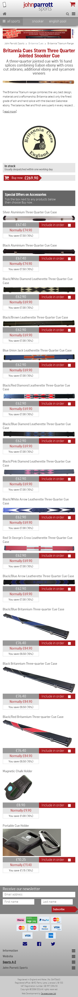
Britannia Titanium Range (61, 43)
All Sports (13, 21)
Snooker (38, 21)
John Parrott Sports (14, 43)
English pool (57, 21)
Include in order (53, 225)
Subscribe (59, 909)
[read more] (10, 111)
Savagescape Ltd (48, 993)
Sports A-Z (9, 962)
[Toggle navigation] (73, 13)
